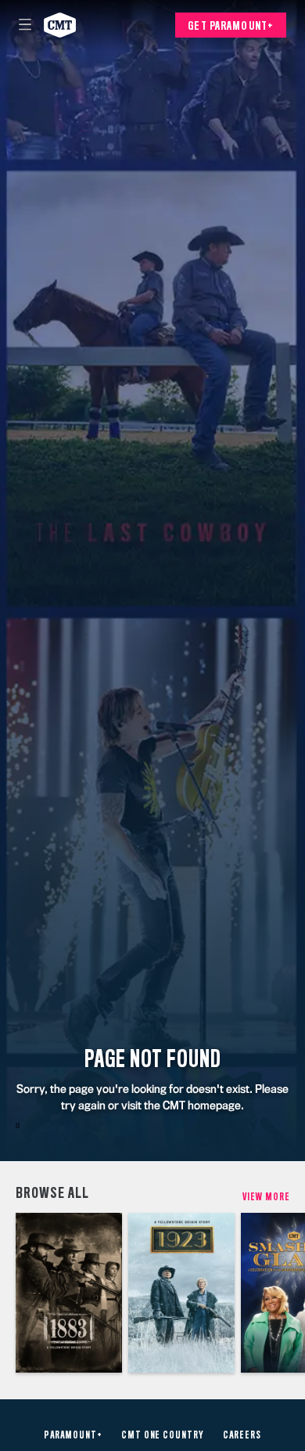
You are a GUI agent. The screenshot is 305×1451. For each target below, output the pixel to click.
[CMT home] (60, 25)
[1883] (69, 1293)
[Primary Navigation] (25, 25)
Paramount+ (73, 1435)
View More (266, 1196)
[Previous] (8, 1292)
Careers (242, 1435)
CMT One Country (162, 1435)
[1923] (181, 1293)
